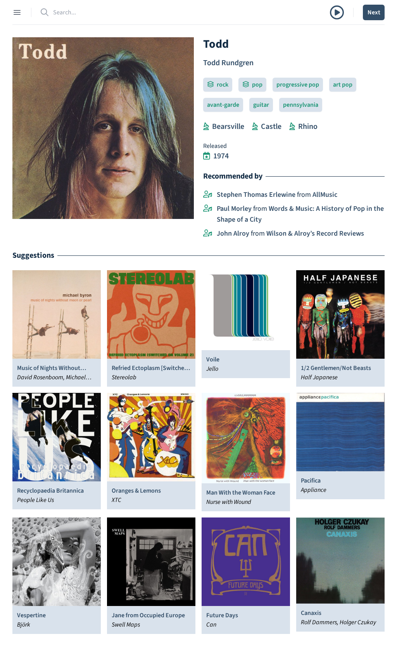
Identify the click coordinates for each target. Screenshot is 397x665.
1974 (221, 156)
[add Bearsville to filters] (206, 126)
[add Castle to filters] (255, 126)
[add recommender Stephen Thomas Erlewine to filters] (207, 194)
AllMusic (324, 195)
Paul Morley (234, 209)
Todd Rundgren (228, 62)
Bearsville (228, 126)
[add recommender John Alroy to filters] (207, 233)
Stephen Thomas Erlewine (256, 195)
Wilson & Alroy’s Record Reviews (315, 233)
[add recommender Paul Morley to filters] (207, 208)
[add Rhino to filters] (292, 126)
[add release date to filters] (206, 156)
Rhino (308, 126)
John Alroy (233, 233)
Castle (271, 126)
